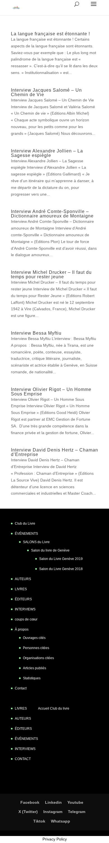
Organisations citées (38, 658)
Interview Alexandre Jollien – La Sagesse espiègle (47, 153)
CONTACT (23, 759)
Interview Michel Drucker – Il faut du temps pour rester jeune (51, 274)
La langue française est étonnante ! (50, 33)
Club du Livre (25, 523)
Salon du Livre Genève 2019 (61, 559)
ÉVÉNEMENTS (26, 534)
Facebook (29, 802)
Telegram (76, 811)
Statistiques (32, 678)
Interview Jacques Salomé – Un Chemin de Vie (46, 92)
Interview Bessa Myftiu (36, 333)
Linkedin (53, 802)
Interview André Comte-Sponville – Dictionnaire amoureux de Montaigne (52, 213)
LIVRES (21, 589)
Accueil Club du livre (53, 708)
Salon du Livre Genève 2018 (61, 569)
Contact (21, 688)
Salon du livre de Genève (50, 550)
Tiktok (39, 821)
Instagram (52, 811)
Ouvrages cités (34, 638)
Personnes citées (36, 648)
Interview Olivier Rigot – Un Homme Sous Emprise (51, 391)
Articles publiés (34, 668)
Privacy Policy (54, 839)
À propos (22, 629)
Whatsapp (60, 821)
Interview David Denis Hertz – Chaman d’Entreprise (54, 452)
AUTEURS (23, 579)
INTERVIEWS (25, 609)
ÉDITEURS (23, 599)
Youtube (75, 802)
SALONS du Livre (36, 542)
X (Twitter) (28, 811)
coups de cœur (26, 619)
